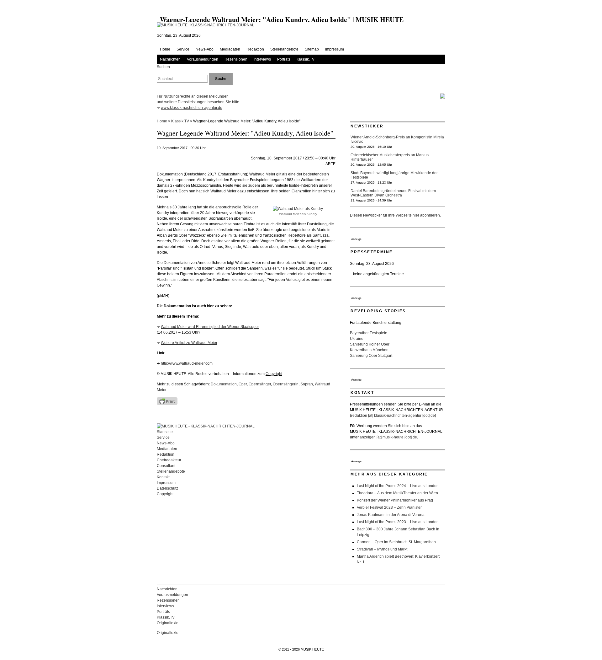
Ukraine (356, 338)
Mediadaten (230, 49)
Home (165, 49)
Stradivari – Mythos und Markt (382, 549)
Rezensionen (235, 59)
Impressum (334, 49)
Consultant (166, 466)
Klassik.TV (305, 59)
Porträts (283, 59)
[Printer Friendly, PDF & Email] (185, 401)
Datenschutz (167, 488)
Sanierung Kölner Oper (369, 344)
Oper (243, 384)
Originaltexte (167, 623)
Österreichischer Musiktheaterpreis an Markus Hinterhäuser (390, 157)
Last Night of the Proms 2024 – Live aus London (398, 486)
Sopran (306, 384)
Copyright (274, 374)
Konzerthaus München (369, 350)
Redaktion (255, 49)
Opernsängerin (285, 384)
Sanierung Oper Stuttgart (371, 355)
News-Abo (205, 49)
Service (183, 49)
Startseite (165, 432)
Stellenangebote (284, 49)
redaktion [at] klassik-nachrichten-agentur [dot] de (393, 415)
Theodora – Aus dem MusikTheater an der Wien (397, 493)
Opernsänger (260, 384)
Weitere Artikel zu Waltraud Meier (189, 343)
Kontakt (163, 477)
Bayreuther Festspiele (368, 333)
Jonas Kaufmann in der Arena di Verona (391, 514)
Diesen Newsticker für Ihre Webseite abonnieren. (395, 215)
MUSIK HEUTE (312, 649)
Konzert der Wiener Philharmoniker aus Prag (395, 500)
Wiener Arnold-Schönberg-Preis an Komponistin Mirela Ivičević (397, 139)
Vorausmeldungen (202, 59)
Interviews (262, 59)
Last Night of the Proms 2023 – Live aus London (398, 522)
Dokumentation (224, 384)
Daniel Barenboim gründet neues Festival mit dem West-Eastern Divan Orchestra (393, 193)
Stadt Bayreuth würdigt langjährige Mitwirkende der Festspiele (394, 175)
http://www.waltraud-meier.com (187, 363)
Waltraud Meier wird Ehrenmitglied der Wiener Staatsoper (210, 327)
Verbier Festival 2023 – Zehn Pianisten (390, 507)
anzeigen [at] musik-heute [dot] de (388, 437)
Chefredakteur (169, 460)
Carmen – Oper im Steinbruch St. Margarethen (396, 542)
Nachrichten (170, 59)
